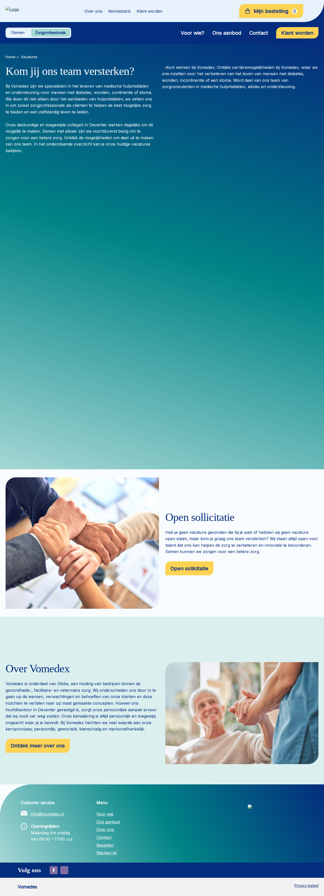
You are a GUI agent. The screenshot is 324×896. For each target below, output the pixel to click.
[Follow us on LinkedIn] (64, 870)
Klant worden (150, 11)
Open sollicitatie (189, 568)
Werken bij (106, 852)
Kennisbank (119, 11)
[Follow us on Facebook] (54, 870)
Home (10, 57)
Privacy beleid (306, 885)
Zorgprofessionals (50, 32)
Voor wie (104, 814)
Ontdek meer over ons (38, 746)
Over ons (93, 11)
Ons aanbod (226, 32)
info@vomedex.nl (47, 814)
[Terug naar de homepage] (38, 11)
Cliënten (18, 32)
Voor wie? (192, 32)
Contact (258, 32)
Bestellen (105, 845)
